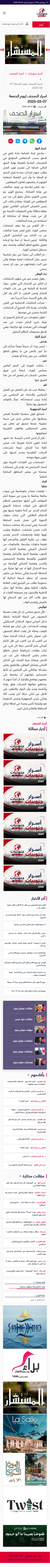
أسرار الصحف (39, 723)
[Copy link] (10, 141)
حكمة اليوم (40, 1295)
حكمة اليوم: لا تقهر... (37, 1299)
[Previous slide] (48, 50)
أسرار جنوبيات (40, 1282)
